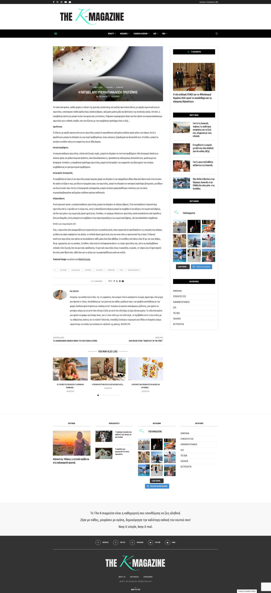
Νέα (163, 33)
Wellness (124, 33)
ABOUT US (122, 577)
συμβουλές (111, 270)
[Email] (70, 2)
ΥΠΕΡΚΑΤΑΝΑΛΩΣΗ (133, 270)
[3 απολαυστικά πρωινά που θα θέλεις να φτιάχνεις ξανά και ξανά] (145, 368)
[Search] (216, 34)
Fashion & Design (140, 33)
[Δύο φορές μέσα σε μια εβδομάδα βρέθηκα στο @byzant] (179, 241)
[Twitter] (57, 2)
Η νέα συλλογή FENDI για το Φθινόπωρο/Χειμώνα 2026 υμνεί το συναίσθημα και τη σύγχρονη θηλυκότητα (192, 98)
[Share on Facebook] (114, 281)
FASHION (177, 318)
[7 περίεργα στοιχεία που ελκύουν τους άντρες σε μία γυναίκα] (103, 436)
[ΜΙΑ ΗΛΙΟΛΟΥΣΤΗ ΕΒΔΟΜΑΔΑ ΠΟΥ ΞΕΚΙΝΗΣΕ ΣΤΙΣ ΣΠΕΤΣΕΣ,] (157, 470)
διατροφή (63, 270)
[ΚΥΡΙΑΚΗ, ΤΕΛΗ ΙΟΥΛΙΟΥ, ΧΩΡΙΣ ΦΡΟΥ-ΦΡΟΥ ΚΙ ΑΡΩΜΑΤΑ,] (170, 444)
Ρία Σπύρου (103, 96)
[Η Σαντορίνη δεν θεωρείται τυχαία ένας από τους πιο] (194, 241)
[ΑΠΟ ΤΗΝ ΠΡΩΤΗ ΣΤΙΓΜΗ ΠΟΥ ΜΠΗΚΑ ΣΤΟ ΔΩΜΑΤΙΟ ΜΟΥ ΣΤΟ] (170, 457)
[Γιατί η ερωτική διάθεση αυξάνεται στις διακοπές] (181, 166)
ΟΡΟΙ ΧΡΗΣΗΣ (134, 577)
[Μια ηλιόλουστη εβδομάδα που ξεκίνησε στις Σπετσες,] (194, 255)
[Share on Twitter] (117, 281)
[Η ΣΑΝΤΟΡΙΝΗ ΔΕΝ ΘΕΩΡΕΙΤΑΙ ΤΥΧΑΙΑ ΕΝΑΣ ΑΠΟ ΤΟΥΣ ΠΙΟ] (157, 457)
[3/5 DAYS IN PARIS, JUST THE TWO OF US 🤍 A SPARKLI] (157, 444)
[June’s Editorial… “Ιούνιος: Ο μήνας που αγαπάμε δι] (208, 255)
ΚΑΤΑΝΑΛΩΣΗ (76, 270)
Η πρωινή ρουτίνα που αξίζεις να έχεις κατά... (108, 384)
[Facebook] (53, 2)
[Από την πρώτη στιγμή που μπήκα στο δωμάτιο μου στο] (208, 241)
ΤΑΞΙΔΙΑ (176, 313)
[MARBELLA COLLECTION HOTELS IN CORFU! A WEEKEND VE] (144, 470)
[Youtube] (65, 2)
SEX (174, 307)
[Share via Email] (123, 281)
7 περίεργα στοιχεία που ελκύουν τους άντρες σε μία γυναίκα (123, 434)
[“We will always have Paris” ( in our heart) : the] (179, 226)
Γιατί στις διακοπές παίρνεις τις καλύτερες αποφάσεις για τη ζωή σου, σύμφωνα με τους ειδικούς (202, 129)
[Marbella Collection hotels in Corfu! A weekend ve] (179, 255)
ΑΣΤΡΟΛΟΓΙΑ (178, 324)
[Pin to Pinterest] (120, 281)
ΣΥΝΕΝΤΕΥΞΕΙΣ (179, 296)
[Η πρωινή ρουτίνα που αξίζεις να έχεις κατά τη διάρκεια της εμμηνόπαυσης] (108, 368)
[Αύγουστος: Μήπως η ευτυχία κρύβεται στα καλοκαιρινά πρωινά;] (71, 443)
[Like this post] (111, 281)
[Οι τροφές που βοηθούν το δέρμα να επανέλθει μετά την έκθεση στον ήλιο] (70, 368)
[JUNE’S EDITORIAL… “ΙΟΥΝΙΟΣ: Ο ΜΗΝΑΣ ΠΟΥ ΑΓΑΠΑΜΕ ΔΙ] (170, 470)
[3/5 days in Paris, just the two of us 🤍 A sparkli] (194, 226)
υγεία (121, 270)
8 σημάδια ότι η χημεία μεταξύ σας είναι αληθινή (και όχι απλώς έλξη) (203, 148)
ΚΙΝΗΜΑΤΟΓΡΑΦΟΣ (181, 302)
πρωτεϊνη (88, 270)
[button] (56, 376)
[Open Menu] (55, 33)
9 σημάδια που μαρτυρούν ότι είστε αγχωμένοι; (122, 451)
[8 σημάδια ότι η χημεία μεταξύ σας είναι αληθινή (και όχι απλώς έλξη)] (181, 149)
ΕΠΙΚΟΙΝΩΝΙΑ (148, 577)
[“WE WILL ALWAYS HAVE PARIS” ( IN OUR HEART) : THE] (144, 444)
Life (154, 33)
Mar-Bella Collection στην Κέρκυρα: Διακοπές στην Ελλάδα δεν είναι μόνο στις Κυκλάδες (204, 184)
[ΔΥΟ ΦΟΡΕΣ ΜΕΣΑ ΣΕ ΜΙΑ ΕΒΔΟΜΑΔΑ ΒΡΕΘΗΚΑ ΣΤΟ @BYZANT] (144, 457)
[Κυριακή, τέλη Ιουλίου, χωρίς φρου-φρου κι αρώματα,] (208, 226)
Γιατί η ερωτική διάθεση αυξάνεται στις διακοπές (203, 163)
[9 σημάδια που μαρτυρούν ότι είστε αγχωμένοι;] (103, 453)
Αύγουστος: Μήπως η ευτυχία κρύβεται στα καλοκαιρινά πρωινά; (71, 461)
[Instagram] (61, 2)
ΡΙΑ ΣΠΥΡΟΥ (99, 270)
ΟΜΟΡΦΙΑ (177, 291)
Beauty (111, 33)
